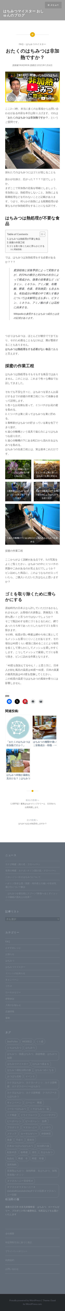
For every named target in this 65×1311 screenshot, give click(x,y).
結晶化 (10, 1158)
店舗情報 (9, 1011)
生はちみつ (47, 1152)
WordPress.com (34, 1304)
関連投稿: (18, 249)
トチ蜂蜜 (12, 1115)
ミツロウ (46, 1127)
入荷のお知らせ (13, 1005)
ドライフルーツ (29, 1115)
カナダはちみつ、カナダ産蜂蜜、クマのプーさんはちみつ (32, 1094)
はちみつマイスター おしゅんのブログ (23, 13)
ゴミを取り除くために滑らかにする (26, 246)
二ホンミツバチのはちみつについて (23, 877)
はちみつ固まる (40, 1063)
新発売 (30, 1139)
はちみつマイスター (36, 44)
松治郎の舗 (43, 1145)
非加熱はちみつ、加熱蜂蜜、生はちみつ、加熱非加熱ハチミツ (32, 1172)
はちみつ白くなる (44, 1070)
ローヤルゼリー (29, 1133)
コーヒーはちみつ (16, 1108)
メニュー (54, 5)
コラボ (8, 986)
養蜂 (7, 1017)
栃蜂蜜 (24, 1152)
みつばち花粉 (14, 1076)
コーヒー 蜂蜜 (33, 1102)
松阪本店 (12, 1152)
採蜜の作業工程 (17, 242)
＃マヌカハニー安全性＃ (20, 1180)
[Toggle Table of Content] (40, 234)
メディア (12, 1133)
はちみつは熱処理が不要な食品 (24, 238)
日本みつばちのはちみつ (20, 1145)
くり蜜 (39, 1041)
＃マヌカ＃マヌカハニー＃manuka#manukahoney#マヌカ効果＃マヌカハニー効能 (31, 1190)
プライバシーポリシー (16, 1251)
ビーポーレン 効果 (36, 1121)
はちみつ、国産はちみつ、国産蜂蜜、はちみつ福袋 (32, 1055)
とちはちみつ (14, 1047)
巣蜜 (9, 1139)
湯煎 (34, 1152)
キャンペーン (12, 979)
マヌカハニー (30, 1127)
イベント (30, 1076)
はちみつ (9, 960)
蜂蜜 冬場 (38, 1158)
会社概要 (9, 1233)
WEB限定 (27, 1041)
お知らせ (9, 954)
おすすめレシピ (13, 947)
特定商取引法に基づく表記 (18, 1242)
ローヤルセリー (13, 992)
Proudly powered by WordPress (25, 1300)
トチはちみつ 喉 (39, 1108)
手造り (19, 1139)
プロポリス (13, 1127)
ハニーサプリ (48, 1115)
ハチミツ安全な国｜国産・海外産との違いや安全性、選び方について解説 (31, 885)
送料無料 (12, 1164)
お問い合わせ (12, 1269)
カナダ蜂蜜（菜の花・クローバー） (23, 864)
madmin (24, 65)
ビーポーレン (14, 1121)
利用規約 (9, 1260)
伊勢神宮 (9, 998)
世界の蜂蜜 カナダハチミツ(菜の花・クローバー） (31, 870)
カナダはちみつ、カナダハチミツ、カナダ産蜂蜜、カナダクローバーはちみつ (32, 1084)
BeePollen (12, 1041)
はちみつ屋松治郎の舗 (19, 1070)
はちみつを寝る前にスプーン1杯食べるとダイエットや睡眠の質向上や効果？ (31, 895)
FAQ (21, 44)
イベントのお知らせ (15, 973)
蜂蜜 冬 (23, 1158)
